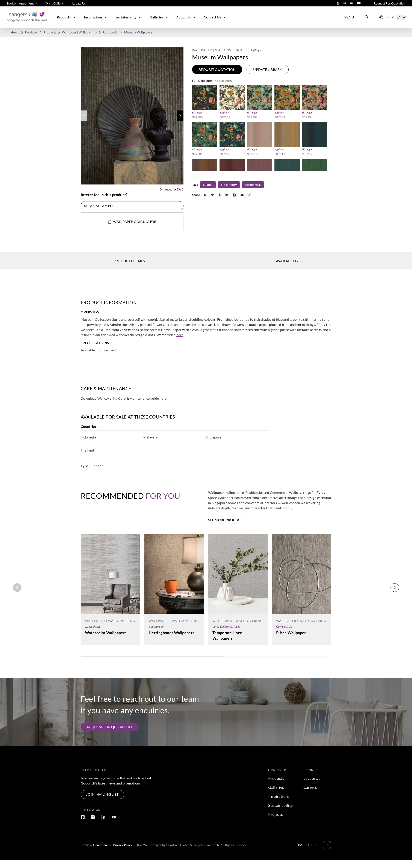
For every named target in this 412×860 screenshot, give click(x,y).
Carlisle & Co (284, 626)
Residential (110, 32)
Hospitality (229, 184)
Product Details (129, 261)
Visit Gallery (55, 3)
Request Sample (99, 206)
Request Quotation (217, 69)
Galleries (156, 17)
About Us (183, 17)
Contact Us (212, 17)
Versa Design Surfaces (226, 626)
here (179, 335)
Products (64, 17)
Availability (287, 261)
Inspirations (93, 17)
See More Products (226, 520)
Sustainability (125, 17)
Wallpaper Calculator (134, 221)
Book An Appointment (21, 3)
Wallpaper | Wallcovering (79, 32)
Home (15, 32)
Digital (208, 184)
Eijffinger (256, 50)
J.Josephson (92, 626)
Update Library (267, 69)
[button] (180, 115)
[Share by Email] (242, 195)
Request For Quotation (390, 3)
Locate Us (79, 3)
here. (163, 398)
